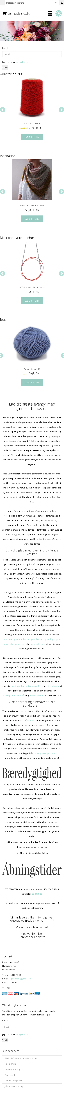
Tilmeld (5, 67)
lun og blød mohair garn (15, 644)
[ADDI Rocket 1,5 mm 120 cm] (32, 261)
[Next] (61, 109)
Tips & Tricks (10, 1063)
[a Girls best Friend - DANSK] (32, 179)
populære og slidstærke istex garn (19, 639)
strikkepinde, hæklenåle (14, 695)
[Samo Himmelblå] (32, 343)
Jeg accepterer (15, 62)
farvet (31, 720)
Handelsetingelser (13, 1080)
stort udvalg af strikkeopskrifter (26, 686)
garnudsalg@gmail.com (21, 978)
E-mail (4, 48)
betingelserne (22, 62)
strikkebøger (53, 686)
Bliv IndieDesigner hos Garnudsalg (21, 1058)
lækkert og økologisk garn (48, 639)
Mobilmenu (50, 13)
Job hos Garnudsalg (14, 1086)
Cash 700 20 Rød (32, 123)
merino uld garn (37, 644)
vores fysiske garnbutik (45, 753)
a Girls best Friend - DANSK (32, 205)
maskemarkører (36, 695)
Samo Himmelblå (32, 369)
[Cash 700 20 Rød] (32, 97)
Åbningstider (11, 1075)
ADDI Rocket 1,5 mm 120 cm (32, 287)
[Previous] (2, 109)
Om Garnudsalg (12, 1069)
